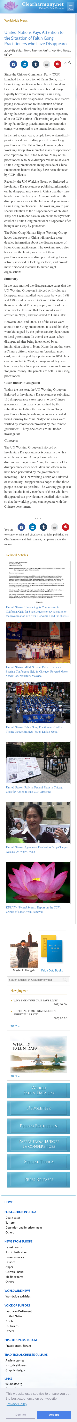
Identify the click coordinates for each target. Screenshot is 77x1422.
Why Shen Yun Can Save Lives (36, 1000)
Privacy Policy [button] (17, 1404)
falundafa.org (14, 1383)
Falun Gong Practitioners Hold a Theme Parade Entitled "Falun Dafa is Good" (34, 729)
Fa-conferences (15, 1257)
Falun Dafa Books (52, 970)
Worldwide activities (18, 1296)
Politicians (12, 1326)
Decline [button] (20, 1414)
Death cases (13, 1217)
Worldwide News (16, 20)
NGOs (9, 1321)
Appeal (10, 1267)
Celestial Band (15, 1271)
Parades (10, 1262)
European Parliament (19, 1311)
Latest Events (14, 1247)
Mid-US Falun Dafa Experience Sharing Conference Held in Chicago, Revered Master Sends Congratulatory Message (37, 671)
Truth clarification (17, 1252)
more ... (15, 1025)
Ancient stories (15, 1360)
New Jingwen (19, 990)
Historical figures (16, 1365)
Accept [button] (54, 1414)
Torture (10, 1222)
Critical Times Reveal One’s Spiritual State (35, 1012)
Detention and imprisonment (24, 1227)
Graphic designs (15, 1370)
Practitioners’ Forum (18, 1345)
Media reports (14, 1276)
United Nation (14, 1316)
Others (10, 1232)
